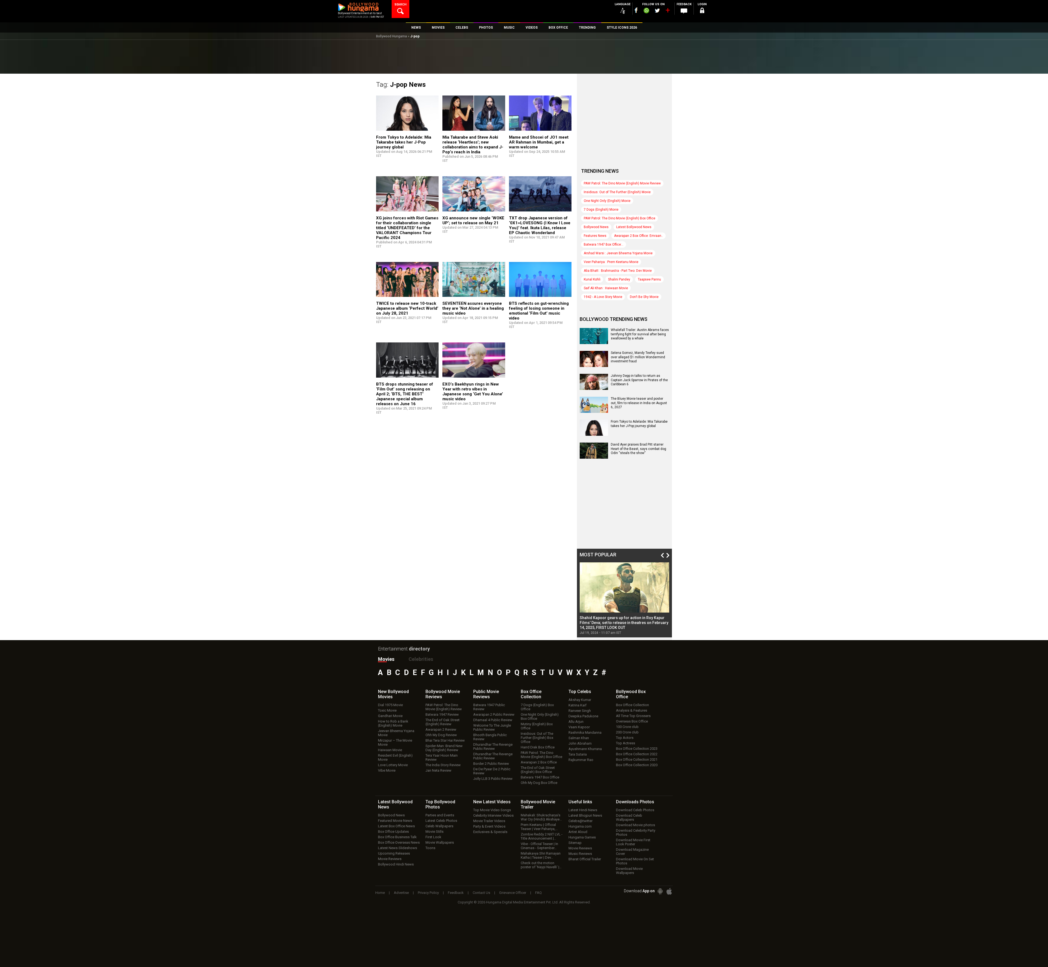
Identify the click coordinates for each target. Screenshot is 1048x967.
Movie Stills (434, 831)
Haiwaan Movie (390, 750)
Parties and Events (439, 815)
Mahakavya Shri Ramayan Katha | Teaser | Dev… (541, 855)
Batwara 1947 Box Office (540, 777)
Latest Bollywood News (633, 227)
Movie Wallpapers (439, 842)
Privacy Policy (428, 893)
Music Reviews (580, 854)
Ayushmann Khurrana (585, 749)
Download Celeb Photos (635, 810)
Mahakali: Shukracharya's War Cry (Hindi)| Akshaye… (541, 817)
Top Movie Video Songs (492, 810)
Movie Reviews (389, 859)
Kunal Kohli (592, 279)
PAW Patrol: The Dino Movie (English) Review (443, 707)
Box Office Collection (632, 705)
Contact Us (481, 893)
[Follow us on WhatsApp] (646, 11)
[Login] (702, 11)
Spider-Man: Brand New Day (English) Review (444, 748)
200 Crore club (627, 732)
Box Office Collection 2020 (636, 765)
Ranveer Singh (579, 711)
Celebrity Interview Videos (493, 815)
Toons (430, 848)
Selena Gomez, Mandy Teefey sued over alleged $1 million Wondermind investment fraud (638, 357)
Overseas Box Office (632, 721)
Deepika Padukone (583, 716)
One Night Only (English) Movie (607, 201)
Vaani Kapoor (579, 727)
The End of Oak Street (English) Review (442, 722)
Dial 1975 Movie (390, 705)
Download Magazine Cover (632, 851)
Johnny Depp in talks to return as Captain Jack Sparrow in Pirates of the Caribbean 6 (639, 380)
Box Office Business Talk (397, 837)
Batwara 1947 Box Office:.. (603, 244)
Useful (580, 801)
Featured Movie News (395, 821)
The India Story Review (443, 765)
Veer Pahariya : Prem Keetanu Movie (611, 262)
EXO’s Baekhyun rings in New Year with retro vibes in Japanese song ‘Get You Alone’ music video (472, 391)
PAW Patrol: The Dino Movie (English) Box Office (619, 218)
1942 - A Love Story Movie (603, 297)
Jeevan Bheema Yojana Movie (396, 733)
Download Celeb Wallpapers (629, 817)
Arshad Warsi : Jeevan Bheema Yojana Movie (618, 253)
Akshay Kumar (579, 700)
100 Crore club (627, 727)
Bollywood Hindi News (396, 864)
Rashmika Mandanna (585, 732)
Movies (386, 659)
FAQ (538, 893)
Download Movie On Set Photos (635, 861)
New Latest (492, 801)
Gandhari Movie (390, 716)
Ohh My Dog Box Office (539, 783)
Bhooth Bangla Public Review (490, 737)
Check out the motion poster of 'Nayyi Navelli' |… (541, 865)
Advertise (401, 893)
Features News (595, 236)
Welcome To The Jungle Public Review (492, 727)
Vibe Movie (386, 770)
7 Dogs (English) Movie (601, 209)
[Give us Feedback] (684, 11)
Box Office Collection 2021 (636, 759)
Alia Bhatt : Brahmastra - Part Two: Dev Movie (618, 271)
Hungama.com (580, 826)
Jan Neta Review (438, 770)
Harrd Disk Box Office (538, 747)
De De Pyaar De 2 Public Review (491, 771)
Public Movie (486, 694)
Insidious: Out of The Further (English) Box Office (537, 738)
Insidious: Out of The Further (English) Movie (617, 192)
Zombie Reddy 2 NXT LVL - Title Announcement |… (541, 836)
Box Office (531, 694)
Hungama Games (582, 837)
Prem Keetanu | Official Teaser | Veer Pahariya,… (539, 827)
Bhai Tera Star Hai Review (445, 740)
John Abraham (580, 743)
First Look (433, 837)
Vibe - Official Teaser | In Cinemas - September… (539, 846)
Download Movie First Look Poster (633, 842)
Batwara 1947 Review (442, 714)
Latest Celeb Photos (441, 821)
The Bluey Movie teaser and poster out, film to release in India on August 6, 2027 (639, 403)
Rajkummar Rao (580, 760)
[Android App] (660, 891)
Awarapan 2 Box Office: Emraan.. (638, 236)
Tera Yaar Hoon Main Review (441, 757)
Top (579, 691)
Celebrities (421, 659)
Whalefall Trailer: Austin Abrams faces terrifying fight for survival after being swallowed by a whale (640, 334)
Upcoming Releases (394, 853)
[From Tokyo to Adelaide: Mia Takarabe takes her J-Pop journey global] (594, 434)
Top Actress (625, 743)
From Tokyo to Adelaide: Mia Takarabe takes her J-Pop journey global (403, 142)
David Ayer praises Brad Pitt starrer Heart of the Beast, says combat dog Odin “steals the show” (638, 449)
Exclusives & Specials (490, 832)
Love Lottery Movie (393, 765)
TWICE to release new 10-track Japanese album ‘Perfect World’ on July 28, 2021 (407, 308)
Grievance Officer (512, 893)
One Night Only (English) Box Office (540, 716)
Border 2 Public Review (491, 764)
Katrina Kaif (577, 705)
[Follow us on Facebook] (636, 10)
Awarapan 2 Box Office (539, 762)
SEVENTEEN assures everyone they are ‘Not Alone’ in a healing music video (473, 308)
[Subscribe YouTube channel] (667, 11)
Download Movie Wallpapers (629, 871)
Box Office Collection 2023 (636, 749)
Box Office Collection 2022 (636, 754)
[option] (624, 598)
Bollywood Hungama (391, 36)
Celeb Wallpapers (439, 826)
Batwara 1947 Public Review (489, 707)
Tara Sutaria (577, 754)
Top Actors (624, 738)
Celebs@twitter (580, 821)
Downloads (635, 801)
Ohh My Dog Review (441, 735)
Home (380, 893)
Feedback (456, 893)
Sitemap (575, 843)
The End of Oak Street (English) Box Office (538, 770)
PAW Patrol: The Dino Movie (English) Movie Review (622, 183)
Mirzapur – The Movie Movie (395, 742)
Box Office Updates (393, 831)
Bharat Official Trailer (584, 859)
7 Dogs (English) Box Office (537, 707)
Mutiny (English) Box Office (537, 726)
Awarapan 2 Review (440, 729)
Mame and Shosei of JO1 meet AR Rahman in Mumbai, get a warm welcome (538, 142)
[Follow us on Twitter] (657, 10)
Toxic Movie (387, 710)
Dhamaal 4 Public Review (492, 720)
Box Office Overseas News (399, 842)
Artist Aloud (577, 832)
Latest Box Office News (396, 826)
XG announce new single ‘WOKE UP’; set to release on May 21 (473, 220)
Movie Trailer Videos (489, 821)
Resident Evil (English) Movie (395, 757)
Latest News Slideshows (397, 848)
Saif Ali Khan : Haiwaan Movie (606, 288)
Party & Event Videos (489, 826)
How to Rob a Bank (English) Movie (393, 723)
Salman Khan (578, 738)
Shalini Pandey (619, 279)
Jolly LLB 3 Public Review (493, 779)
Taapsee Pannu (649, 279)
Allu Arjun (575, 722)
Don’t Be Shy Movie (644, 297)
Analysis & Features (631, 710)
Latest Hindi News (582, 810)
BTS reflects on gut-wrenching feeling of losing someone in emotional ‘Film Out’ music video (539, 311)
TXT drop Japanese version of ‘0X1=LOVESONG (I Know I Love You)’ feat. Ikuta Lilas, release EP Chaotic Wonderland (539, 225)
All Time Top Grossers (633, 716)
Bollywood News (596, 227)
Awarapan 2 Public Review (493, 714)
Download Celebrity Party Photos (635, 832)
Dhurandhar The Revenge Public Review (493, 746)
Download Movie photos (635, 825)
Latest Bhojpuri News (585, 815)
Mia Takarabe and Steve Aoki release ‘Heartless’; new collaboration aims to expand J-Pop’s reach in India (472, 144)
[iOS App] (669, 891)
